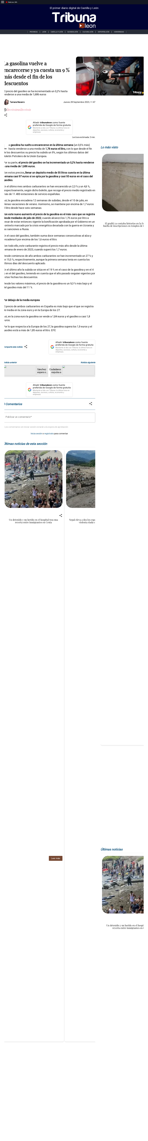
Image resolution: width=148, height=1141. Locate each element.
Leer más (55, 858)
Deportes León (103, 32)
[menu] (2, 2)
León (44, 32)
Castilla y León (57, 32)
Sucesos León (72, 32)
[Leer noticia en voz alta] (5, 110)
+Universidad (119, 32)
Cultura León (88, 32)
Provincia (34, 32)
